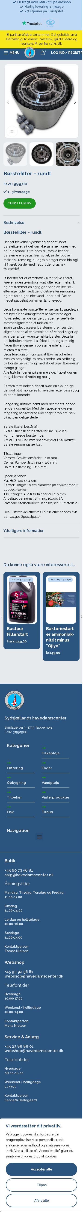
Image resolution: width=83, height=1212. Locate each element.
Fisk (10, 812)
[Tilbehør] (9, 792)
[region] (41, 1165)
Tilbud (47, 812)
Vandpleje (50, 783)
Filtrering (15, 768)
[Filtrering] (9, 763)
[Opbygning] (9, 777)
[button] (8, 102)
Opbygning (16, 783)
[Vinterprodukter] (44, 792)
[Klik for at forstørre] (12, 131)
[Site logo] (30, 52)
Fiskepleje (51, 753)
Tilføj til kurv (19, 203)
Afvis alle (41, 1200)
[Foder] (44, 763)
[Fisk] (9, 807)
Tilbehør (14, 797)
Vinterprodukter (55, 797)
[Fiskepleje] (44, 748)
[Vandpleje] (44, 777)
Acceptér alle (41, 1169)
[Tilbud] (44, 807)
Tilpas (42, 1185)
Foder (47, 768)
